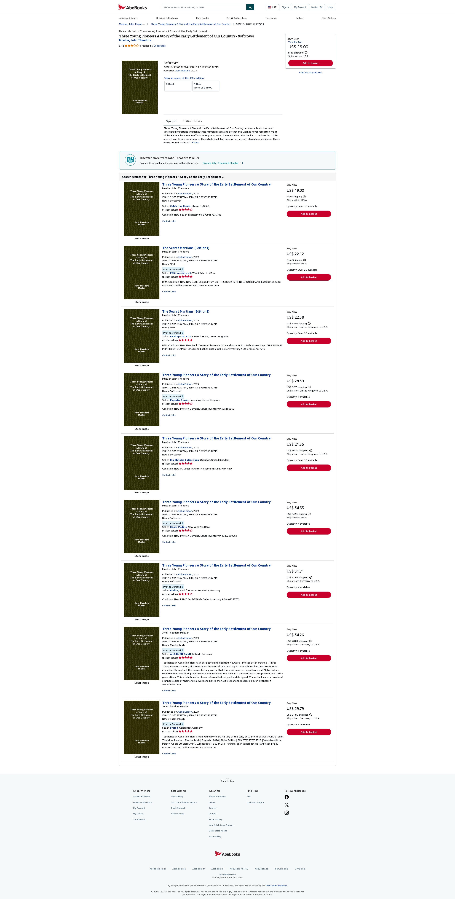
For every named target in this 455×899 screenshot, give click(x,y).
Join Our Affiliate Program (184, 802)
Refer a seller (177, 813)
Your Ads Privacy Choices (221, 825)
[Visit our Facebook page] (287, 797)
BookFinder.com (227, 876)
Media (212, 802)
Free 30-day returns (310, 72)
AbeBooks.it (217, 868)
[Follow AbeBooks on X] (287, 805)
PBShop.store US (180, 272)
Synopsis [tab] (172, 121)
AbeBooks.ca (261, 868)
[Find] (250, 7)
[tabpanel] (223, 135)
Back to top (227, 780)
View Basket (139, 819)
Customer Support (256, 802)
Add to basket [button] (311, 63)
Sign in (285, 7)
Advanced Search (128, 17)
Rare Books (202, 17)
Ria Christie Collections (184, 459)
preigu (174, 727)
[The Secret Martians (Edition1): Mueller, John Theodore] (141, 298)
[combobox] (204, 7)
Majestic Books (179, 399)
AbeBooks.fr (198, 868)
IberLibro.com (281, 868)
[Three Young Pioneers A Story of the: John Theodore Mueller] (141, 679)
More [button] (196, 142)
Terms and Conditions (276, 885)
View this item (295, 42)
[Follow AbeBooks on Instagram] (287, 813)
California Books (180, 205)
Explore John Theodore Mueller (220, 162)
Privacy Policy (215, 819)
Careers (212, 808)
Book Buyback (178, 808)
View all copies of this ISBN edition (184, 77)
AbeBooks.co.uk (158, 868)
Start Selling (329, 17)
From (203, 85)
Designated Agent (218, 830)
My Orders (138, 813)
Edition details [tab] (192, 121)
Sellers (300, 17)
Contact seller (169, 221)
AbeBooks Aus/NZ (239, 868)
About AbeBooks (217, 796)
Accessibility (215, 836)
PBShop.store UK (180, 336)
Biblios (174, 590)
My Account (300, 7)
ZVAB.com (300, 868)
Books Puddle (178, 526)
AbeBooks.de (179, 868)
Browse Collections (167, 17)
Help (330, 7)
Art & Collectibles (237, 17)
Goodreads (160, 45)
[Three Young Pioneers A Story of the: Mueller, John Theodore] (141, 234)
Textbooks (271, 17)
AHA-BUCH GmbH (180, 653)
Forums (212, 813)
